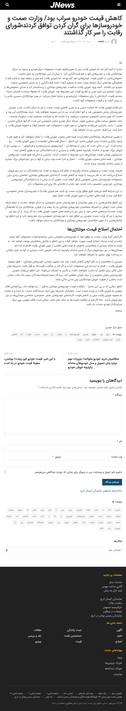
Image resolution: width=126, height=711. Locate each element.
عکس (109, 522)
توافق (94, 334)
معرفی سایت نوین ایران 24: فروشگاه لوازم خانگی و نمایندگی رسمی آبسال (90, 697)
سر (52, 334)
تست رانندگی (74, 630)
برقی (34, 510)
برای (108, 334)
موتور (67, 522)
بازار (49, 510)
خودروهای (81, 516)
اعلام (88, 510)
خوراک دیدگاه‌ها (113, 669)
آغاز (109, 510)
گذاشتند (96, 339)
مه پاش (49, 697)
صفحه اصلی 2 (34, 693)
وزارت (79, 339)
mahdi (101, 41)
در (61, 516)
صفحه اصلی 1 (52, 693)
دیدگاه (117, 395)
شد (17, 516)
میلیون (50, 522)
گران (87, 339)
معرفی (75, 522)
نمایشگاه (40, 522)
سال (42, 516)
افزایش (79, 510)
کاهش (14, 334)
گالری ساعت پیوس (112, 586)
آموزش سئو (117, 693)
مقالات (37, 630)
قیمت (28, 334)
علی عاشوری (71, 703)
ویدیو (38, 642)
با (56, 510)
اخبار (119, 636)
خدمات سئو (115, 582)
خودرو (85, 334)
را (66, 334)
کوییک (117, 528)
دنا (55, 516)
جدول (109, 516)
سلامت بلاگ (115, 603)
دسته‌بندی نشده (68, 41)
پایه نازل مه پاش (113, 590)
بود (101, 334)
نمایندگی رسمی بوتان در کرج (106, 616)
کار (22, 334)
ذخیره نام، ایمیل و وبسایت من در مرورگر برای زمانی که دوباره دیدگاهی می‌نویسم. (78, 472)
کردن (118, 339)
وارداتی (30, 522)
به (27, 510)
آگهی (119, 630)
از (103, 510)
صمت (37, 334)
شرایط (9, 516)
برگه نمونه (102, 693)
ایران (70, 510)
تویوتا (118, 516)
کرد (15, 522)
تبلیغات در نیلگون (112, 611)
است (96, 510)
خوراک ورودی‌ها (113, 663)
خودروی (70, 516)
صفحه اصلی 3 (16, 693)
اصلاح (119, 642)
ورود (119, 657)
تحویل (20, 510)
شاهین (25, 516)
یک (109, 528)
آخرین (117, 510)
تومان (11, 510)
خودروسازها (75, 334)
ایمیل (56, 457)
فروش (101, 522)
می (59, 522)
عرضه (118, 522)
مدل (83, 522)
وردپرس (118, 674)
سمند (34, 516)
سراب (45, 334)
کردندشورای (107, 339)
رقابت (59, 334)
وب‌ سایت (116, 457)
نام (119, 441)
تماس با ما (68, 693)
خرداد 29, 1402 (84, 41)
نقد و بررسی (34, 636)
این (62, 510)
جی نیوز (112, 703)
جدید (100, 516)
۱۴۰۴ (102, 528)
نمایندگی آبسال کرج (91, 491)
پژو (22, 522)
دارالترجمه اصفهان (112, 491)
